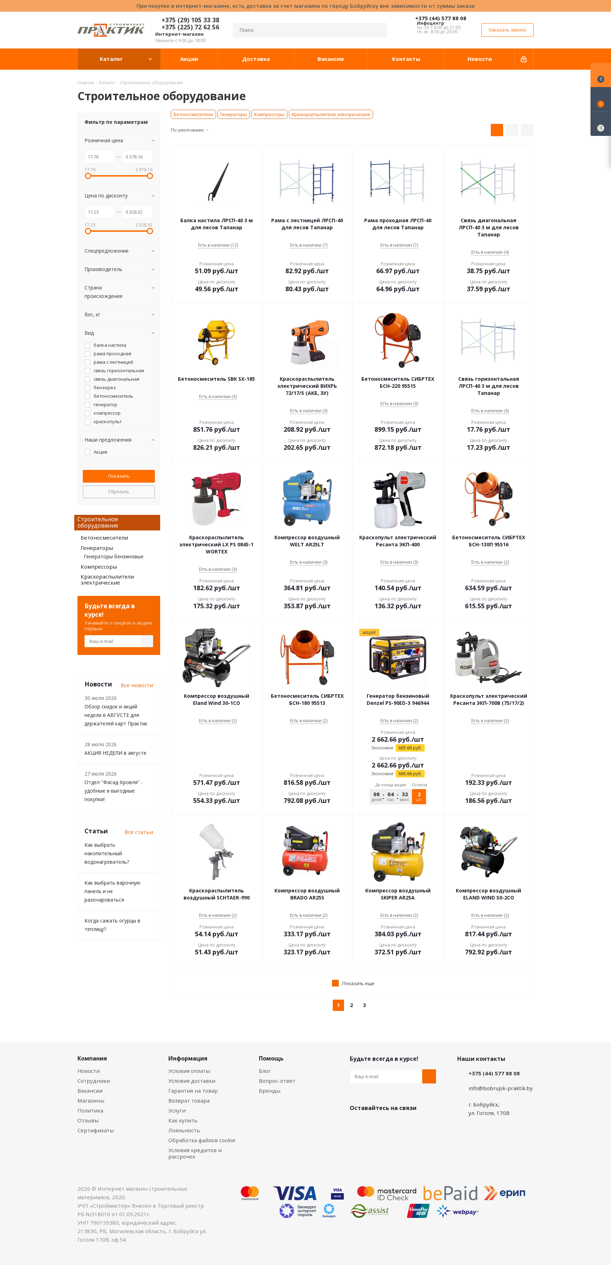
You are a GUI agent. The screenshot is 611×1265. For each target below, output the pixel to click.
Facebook (374, 1124)
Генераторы (233, 114)
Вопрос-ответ (277, 1080)
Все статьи (138, 831)
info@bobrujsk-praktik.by (501, 1088)
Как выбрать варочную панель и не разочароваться (112, 891)
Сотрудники (93, 1080)
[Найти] (378, 30)
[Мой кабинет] (524, 59)
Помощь (271, 1058)
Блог (265, 1070)
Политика (90, 1110)
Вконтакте (357, 1124)
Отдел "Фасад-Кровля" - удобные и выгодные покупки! (114, 791)
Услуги (177, 1110)
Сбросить (118, 491)
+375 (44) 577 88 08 (440, 18)
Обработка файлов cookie (201, 1140)
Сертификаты (95, 1130)
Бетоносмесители (193, 114)
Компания (92, 1058)
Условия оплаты (189, 1070)
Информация (188, 1058)
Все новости (137, 685)
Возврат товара (189, 1100)
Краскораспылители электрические (331, 114)
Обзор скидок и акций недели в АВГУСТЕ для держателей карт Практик (116, 715)
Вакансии (90, 1090)
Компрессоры (269, 114)
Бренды (269, 1090)
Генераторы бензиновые (114, 556)
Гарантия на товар (193, 1090)
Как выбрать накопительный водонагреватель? (107, 853)
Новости (88, 1070)
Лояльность (184, 1130)
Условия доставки (191, 1080)
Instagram (392, 1124)
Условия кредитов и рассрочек (195, 1153)
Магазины (90, 1100)
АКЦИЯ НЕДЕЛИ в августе (115, 752)
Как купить (183, 1120)
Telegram (410, 1124)
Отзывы (88, 1120)
